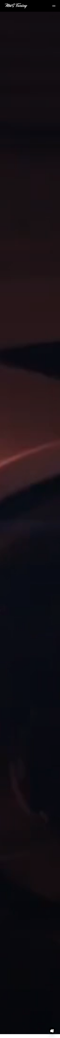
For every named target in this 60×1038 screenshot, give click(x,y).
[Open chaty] (52, 1030)
